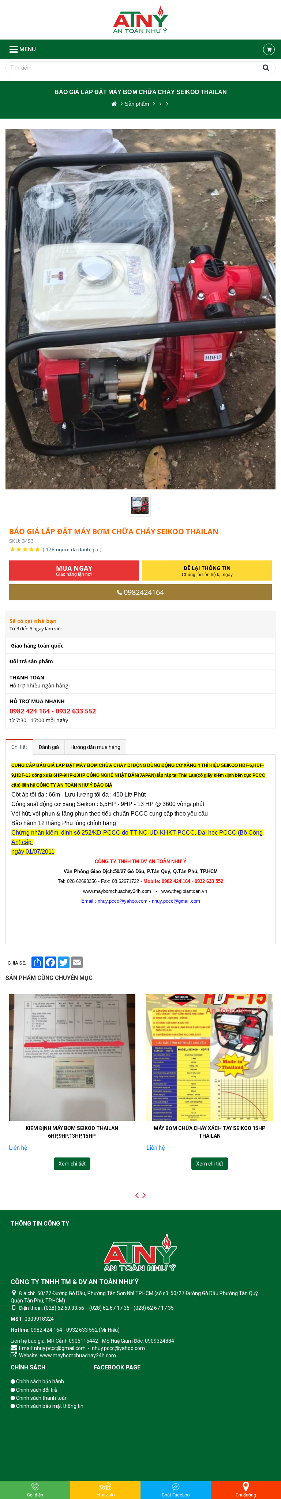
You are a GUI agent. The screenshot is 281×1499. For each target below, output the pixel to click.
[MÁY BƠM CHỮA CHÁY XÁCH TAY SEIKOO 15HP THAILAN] (71, 1057)
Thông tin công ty (40, 1223)
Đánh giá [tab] (49, 747)
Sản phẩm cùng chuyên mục (49, 977)
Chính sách (28, 1367)
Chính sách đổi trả (36, 1390)
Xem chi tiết (71, 1164)
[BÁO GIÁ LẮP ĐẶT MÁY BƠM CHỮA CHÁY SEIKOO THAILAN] (140, 505)
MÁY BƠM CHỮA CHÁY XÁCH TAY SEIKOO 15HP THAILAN (72, 1132)
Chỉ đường (246, 1495)
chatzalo (106, 1495)
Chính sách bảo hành (39, 1381)
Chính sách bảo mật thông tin (49, 1406)
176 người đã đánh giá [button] (72, 549)
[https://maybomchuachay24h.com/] (114, 104)
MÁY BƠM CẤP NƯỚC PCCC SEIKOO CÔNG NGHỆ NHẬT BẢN (209, 1132)
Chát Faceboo (176, 1495)
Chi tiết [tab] (19, 747)
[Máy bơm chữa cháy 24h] (140, 19)
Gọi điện (35, 1495)
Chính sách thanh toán (41, 1398)
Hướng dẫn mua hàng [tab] (95, 747)
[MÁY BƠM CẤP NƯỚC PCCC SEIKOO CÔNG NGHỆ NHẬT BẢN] (209, 1057)
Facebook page (117, 1367)
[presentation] (137, 1195)
